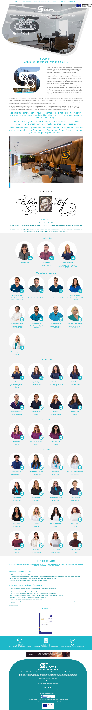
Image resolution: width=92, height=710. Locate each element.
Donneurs (20, 645)
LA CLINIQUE (14, 15)
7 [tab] (50, 192)
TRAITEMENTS (30, 15)
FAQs (69, 15)
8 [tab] (51, 192)
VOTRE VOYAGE (58, 15)
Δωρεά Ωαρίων (63, 1)
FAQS (72, 645)
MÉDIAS (65, 15)
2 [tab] (42, 192)
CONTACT (73, 15)
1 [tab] (40, 192)
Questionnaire (46, 645)
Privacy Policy (48, 691)
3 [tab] (43, 192)
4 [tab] (45, 192)
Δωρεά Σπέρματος (71, 1)
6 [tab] (48, 192)
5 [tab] (46, 192)
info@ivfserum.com (52, 1)
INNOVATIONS (49, 15)
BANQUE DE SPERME (40, 15)
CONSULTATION (21, 15)
